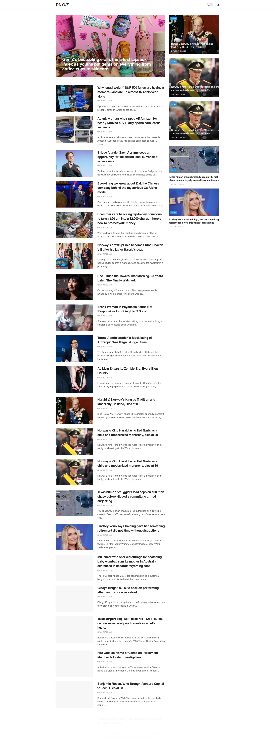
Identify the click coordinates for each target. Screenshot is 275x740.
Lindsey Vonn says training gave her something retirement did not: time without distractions (131, 528)
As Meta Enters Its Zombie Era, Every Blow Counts (127, 370)
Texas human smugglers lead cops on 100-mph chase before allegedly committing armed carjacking (130, 496)
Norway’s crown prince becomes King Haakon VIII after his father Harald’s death (130, 247)
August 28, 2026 (70, 74)
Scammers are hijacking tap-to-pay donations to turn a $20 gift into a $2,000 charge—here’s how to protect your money (129, 218)
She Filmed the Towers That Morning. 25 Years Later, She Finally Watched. (130, 277)
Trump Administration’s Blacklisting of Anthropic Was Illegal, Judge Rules (124, 339)
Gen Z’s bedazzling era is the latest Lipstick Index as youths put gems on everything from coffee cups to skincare (106, 64)
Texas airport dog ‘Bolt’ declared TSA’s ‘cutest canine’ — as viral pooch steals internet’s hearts (130, 623)
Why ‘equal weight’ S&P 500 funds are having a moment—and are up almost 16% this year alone (130, 92)
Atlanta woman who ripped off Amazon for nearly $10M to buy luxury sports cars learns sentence (128, 122)
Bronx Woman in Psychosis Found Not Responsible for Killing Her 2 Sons (124, 308)
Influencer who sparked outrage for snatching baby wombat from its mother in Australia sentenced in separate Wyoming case (129, 561)
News (65, 53)
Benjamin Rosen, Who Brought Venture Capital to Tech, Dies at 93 (130, 685)
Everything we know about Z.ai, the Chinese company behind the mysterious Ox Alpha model (128, 187)
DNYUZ (62, 5)
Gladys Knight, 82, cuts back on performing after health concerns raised (128, 589)
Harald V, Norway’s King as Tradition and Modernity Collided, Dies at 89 (126, 401)
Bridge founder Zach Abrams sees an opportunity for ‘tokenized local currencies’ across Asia (127, 156)
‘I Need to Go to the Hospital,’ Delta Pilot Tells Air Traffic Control (129, 716)
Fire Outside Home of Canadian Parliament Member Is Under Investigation (127, 654)
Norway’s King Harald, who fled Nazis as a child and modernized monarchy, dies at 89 (127, 432)
